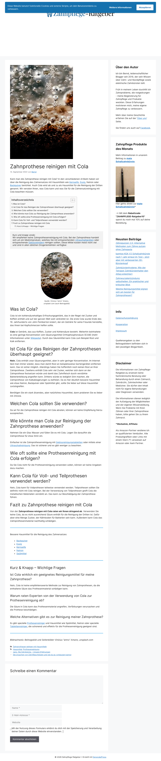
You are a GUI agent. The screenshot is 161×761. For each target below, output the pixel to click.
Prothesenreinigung (31, 649)
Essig (82, 182)
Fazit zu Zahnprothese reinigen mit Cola (31, 223)
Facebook (145, 128)
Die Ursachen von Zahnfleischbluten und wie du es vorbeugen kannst (42, 655)
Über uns (142, 118)
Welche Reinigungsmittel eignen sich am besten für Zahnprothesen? (132, 292)
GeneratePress (99, 757)
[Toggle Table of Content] (71, 200)
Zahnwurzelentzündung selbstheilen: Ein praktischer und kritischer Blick (132, 281)
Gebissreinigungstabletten (69, 442)
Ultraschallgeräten (84, 240)
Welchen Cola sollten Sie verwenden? (31, 210)
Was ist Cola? (19, 204)
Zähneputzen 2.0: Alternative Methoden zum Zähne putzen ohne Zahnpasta (131, 246)
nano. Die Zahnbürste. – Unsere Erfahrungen (31, 652)
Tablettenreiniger (18, 626)
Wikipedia (35, 338)
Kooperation (122, 324)
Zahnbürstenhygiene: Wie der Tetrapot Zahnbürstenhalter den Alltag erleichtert (132, 270)
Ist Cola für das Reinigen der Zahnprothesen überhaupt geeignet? (43, 207)
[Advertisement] (80, 38)
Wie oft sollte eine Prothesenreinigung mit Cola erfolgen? (40, 217)
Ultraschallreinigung (20, 445)
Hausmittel (17, 649)
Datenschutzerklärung (127, 318)
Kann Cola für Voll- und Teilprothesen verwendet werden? (40, 220)
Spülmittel (21, 553)
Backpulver (15, 185)
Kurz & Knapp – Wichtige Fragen (30, 226)
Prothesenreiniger (36, 623)
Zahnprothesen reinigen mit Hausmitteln (30, 646)
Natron (19, 550)
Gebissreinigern (36, 242)
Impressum (121, 331)
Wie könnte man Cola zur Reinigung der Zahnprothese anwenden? (44, 213)
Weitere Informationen (120, 7)
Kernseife (74, 182)
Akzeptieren (145, 7)
